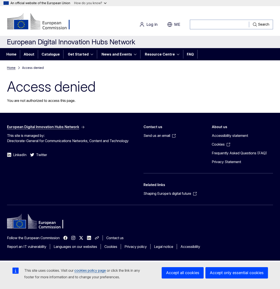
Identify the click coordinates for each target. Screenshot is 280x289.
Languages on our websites (75, 246)
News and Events (117, 54)
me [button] (177, 24)
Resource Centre (160, 54)
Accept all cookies (182, 272)
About (29, 54)
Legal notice (163, 246)
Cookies (110, 246)
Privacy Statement (226, 162)
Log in (152, 24)
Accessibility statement (230, 135)
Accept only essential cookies (237, 272)
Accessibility (190, 246)
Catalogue (51, 54)
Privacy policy (135, 246)
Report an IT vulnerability (26, 246)
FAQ (190, 54)
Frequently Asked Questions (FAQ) (239, 153)
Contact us (115, 238)
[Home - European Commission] (42, 22)
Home (11, 54)
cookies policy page (90, 270)
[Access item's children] (93, 54)
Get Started (78, 54)
